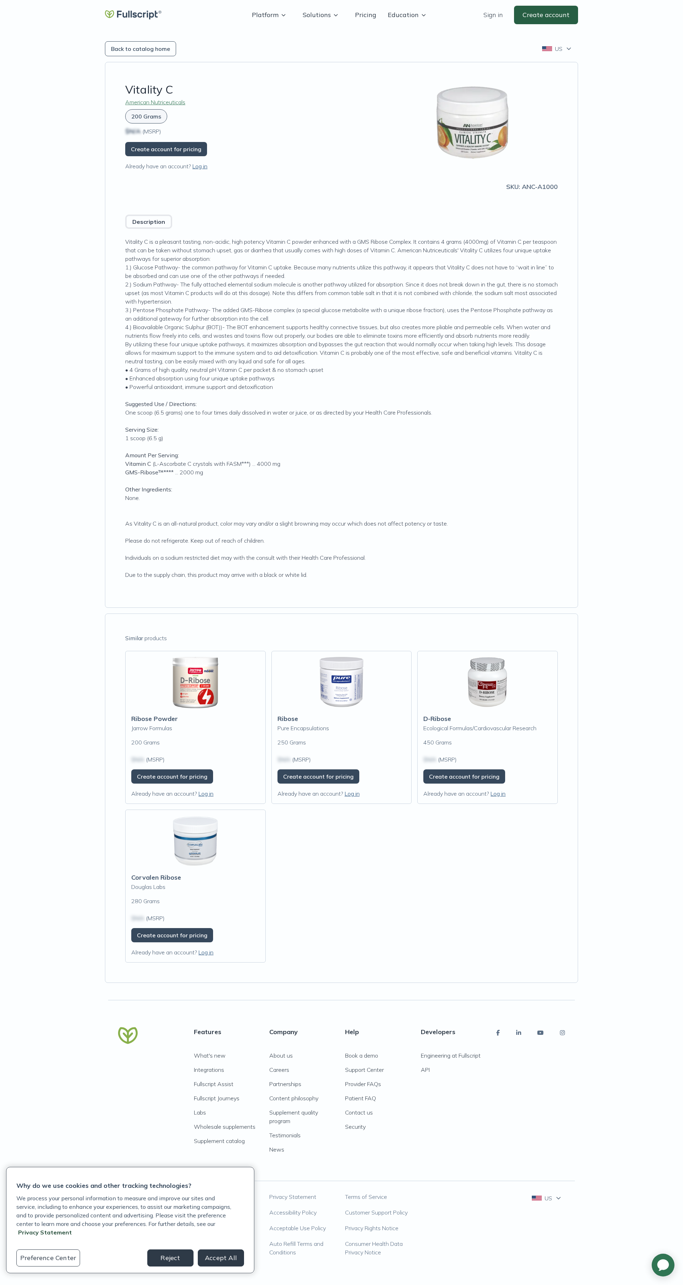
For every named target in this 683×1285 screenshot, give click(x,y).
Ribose (287, 719)
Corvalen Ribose (156, 877)
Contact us (359, 1112)
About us (281, 1055)
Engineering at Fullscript (451, 1055)
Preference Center (48, 1258)
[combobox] (557, 49)
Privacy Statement (292, 1196)
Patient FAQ (360, 1098)
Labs (200, 1112)
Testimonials (285, 1135)
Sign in (493, 15)
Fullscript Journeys (216, 1098)
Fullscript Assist (213, 1083)
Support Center (364, 1069)
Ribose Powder (154, 719)
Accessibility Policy (293, 1212)
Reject (170, 1258)
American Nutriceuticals (155, 102)
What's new (210, 1055)
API (425, 1069)
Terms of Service (366, 1196)
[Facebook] (498, 1032)
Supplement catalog (219, 1140)
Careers (279, 1069)
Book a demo (361, 1055)
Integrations (209, 1069)
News (276, 1149)
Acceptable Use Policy (297, 1228)
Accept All (221, 1258)
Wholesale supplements (224, 1126)
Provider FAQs (363, 1083)
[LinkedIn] (518, 1032)
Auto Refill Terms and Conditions (296, 1248)
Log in (199, 166)
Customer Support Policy (376, 1212)
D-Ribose (437, 719)
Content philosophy (293, 1098)
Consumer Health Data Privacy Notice (374, 1248)
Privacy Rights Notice (371, 1228)
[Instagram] (562, 1032)
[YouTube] (540, 1032)
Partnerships (285, 1083)
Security (355, 1126)
